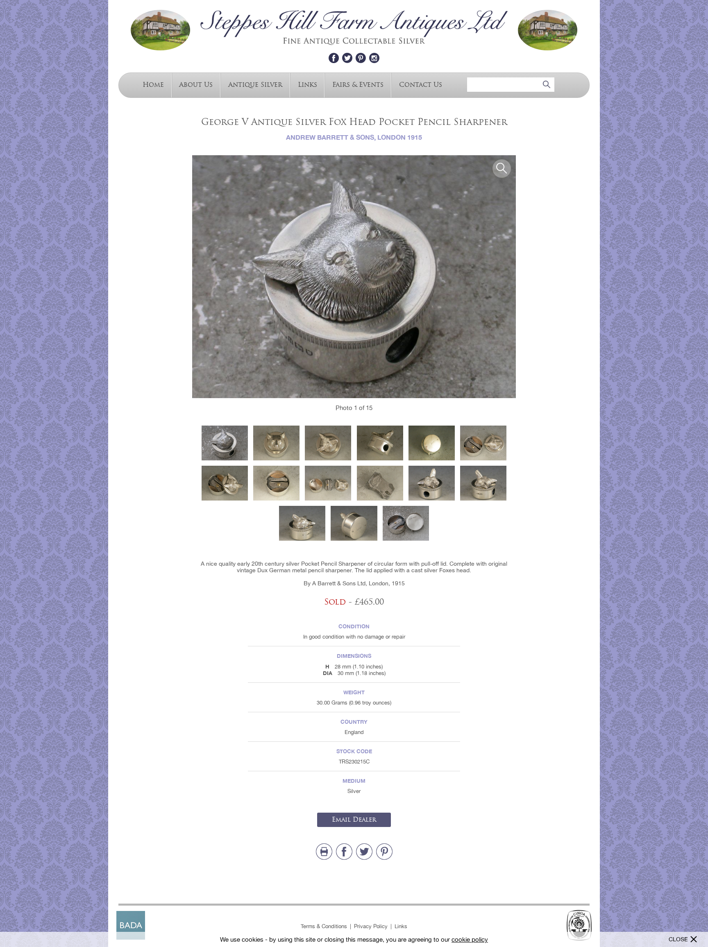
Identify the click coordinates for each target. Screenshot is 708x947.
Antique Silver (255, 84)
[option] (354, 276)
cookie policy (470, 939)
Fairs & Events (358, 84)
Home (153, 84)
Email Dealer (354, 819)
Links (307, 84)
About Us (196, 84)
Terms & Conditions (324, 926)
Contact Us (420, 84)
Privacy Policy (371, 926)
